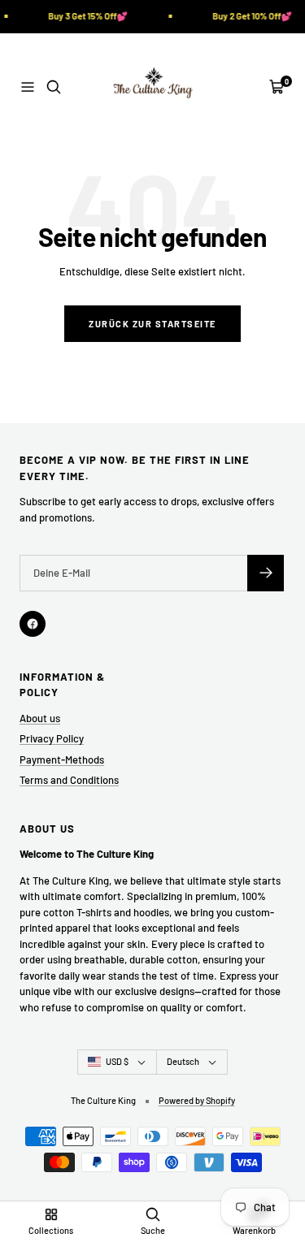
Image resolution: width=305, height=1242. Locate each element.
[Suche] (54, 87)
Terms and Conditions (69, 779)
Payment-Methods (62, 759)
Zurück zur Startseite (152, 323)
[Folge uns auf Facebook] (33, 624)
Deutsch (183, 1061)
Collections (50, 1230)
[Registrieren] (265, 573)
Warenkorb (254, 1230)
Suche (153, 1230)
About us (40, 718)
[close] (274, 1156)
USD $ (117, 1061)
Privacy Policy (52, 738)
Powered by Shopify (197, 1100)
